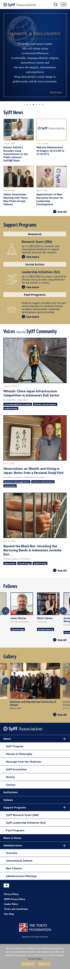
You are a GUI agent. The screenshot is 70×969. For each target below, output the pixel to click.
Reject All (44, 964)
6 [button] (42, 104)
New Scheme (14, 868)
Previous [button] (6, 611)
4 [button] (36, 104)
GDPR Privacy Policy (14, 899)
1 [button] (27, 104)
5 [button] (39, 104)
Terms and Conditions (16, 909)
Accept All (28, 964)
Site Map (9, 913)
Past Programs (15, 830)
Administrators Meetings (21, 876)
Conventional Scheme (19, 860)
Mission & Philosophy (19, 754)
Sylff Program (14, 746)
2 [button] (30, 104)
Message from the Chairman (23, 761)
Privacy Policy (11, 894)
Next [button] (63, 611)
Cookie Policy (11, 904)
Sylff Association (16, 769)
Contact (10, 784)
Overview (11, 853)
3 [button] (33, 104)
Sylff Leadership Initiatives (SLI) (26, 822)
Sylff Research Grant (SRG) (22, 815)
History (10, 777)
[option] (35, 55)
